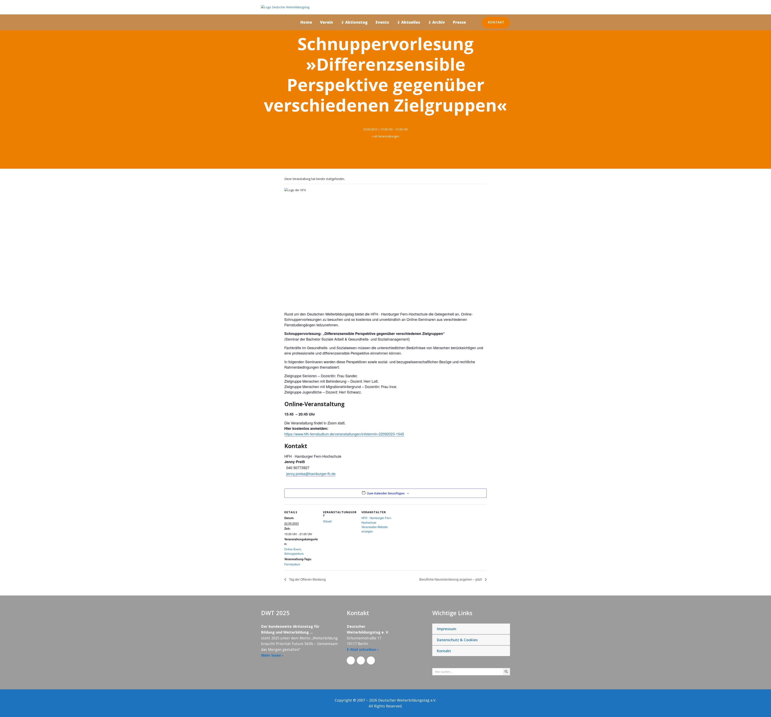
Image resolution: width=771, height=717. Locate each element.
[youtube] (762, 342)
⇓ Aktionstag (354, 22)
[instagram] (762, 335)
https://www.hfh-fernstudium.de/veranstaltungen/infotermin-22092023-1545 (344, 433)
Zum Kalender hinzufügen (386, 493)
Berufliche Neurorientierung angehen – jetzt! (451, 579)
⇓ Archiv (436, 22)
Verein (326, 22)
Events (382, 22)
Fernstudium (292, 564)
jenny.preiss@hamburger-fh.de (311, 473)
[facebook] (762, 356)
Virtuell (327, 521)
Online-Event (292, 549)
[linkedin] (762, 349)
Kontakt (496, 22)
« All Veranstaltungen (385, 136)
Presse (459, 22)
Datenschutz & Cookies (457, 639)
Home (306, 22)
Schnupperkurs (294, 554)
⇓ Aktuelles (408, 22)
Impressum (446, 628)
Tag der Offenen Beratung (307, 579)
